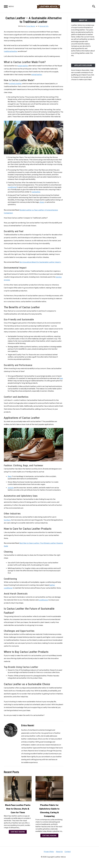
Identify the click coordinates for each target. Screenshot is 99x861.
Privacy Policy (49, 852)
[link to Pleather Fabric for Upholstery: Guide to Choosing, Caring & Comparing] (49, 788)
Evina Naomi (30, 26)
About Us (59, 852)
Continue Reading (18, 832)
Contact (68, 852)
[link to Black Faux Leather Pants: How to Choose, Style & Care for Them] (18, 788)
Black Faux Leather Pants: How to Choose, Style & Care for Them (17, 809)
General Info (44, 26)
